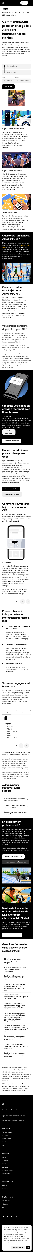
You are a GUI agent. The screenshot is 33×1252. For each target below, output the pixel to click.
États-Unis (6, 12)
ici (20, 311)
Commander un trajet (12, 494)
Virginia (14, 12)
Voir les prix (8, 86)
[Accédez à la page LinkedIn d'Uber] (3, 1216)
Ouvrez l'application (11, 489)
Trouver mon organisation (13, 856)
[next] (30, 711)
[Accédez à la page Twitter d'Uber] (16, 1216)
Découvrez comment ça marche (15, 862)
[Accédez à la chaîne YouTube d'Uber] (8, 1216)
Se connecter (15, 3)
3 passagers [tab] (16, 711)
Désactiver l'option (18, 1247)
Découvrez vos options (12, 935)
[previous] (26, 711)
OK (28, 1247)
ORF (27, 12)
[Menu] (30, 3)
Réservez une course (11, 441)
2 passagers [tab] (7, 711)
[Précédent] (22, 601)
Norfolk (21, 12)
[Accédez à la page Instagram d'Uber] (12, 1216)
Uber (4, 3)
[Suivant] (28, 601)
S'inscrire (24, 3)
